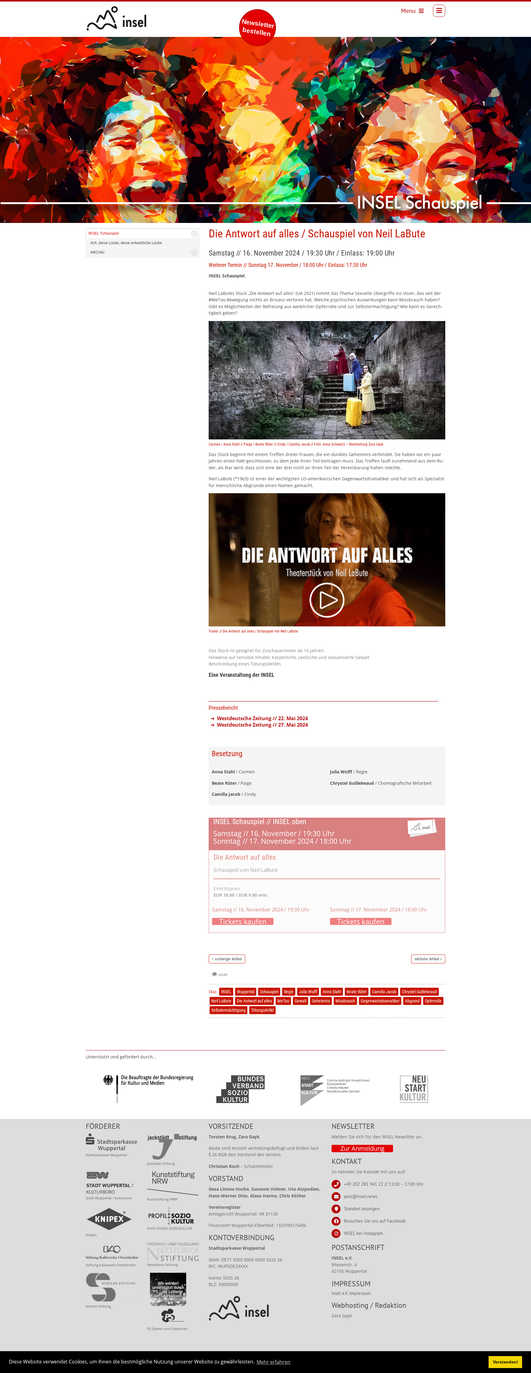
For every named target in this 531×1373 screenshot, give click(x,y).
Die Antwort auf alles (254, 1000)
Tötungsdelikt (262, 1010)
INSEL (226, 991)
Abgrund (412, 1000)
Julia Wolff (308, 991)
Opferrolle (433, 1000)
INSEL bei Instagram (363, 1233)
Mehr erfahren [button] (273, 1362)
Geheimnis (321, 1000)
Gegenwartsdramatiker (380, 1000)
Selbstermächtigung (228, 1010)
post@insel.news (360, 1196)
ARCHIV (97, 252)
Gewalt (300, 1000)
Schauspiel (269, 991)
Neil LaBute (221, 1000)
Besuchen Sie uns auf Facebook (375, 1221)
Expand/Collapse (194, 233)
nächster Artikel (427, 959)
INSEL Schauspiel (103, 233)
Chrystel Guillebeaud (419, 991)
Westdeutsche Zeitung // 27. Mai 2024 (262, 724)
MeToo (283, 1000)
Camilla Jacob (384, 991)
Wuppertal (245, 991)
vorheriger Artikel (228, 959)
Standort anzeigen (362, 1209)
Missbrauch (345, 1000)
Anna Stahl (332, 991)
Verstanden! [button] (505, 1361)
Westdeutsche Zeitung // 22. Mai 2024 (262, 718)
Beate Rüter (357, 991)
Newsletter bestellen (258, 28)
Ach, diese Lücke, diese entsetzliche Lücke (126, 243)
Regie (288, 991)
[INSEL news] (103, 10)
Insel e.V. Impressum (351, 1293)
